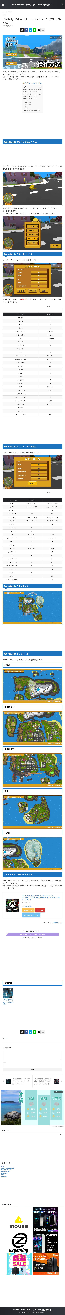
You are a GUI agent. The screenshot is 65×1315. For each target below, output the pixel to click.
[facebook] (26, 30)
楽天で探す (40, 910)
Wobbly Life (57, 922)
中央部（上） (28, 102)
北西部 (26, 100)
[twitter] (22, 30)
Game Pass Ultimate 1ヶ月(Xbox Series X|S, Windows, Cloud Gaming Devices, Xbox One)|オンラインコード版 (41, 897)
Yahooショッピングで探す (31, 915)
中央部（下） (28, 104)
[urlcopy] (43, 30)
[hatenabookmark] (30, 30)
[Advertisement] (17, 125)
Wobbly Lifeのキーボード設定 (31, 91)
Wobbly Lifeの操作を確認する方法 (32, 89)
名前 (4, 1062)
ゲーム (5, 1038)
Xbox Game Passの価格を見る (31, 110)
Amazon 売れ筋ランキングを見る (32, 934)
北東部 (26, 108)
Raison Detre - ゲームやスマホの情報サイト (32, 4)
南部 (26, 106)
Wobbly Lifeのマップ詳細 (30, 98)
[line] (34, 30)
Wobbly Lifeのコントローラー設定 (32, 94)
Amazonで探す (28, 910)
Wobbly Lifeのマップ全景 (30, 96)
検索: (48, 306)
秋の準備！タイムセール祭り (33, 83)
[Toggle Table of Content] (39, 87)
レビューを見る (26, 906)
